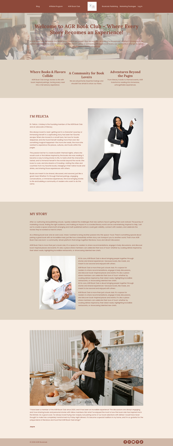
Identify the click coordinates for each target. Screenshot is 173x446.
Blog (38, 6)
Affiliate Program (56, 6)
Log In (140, 6)
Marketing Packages (128, 6)
